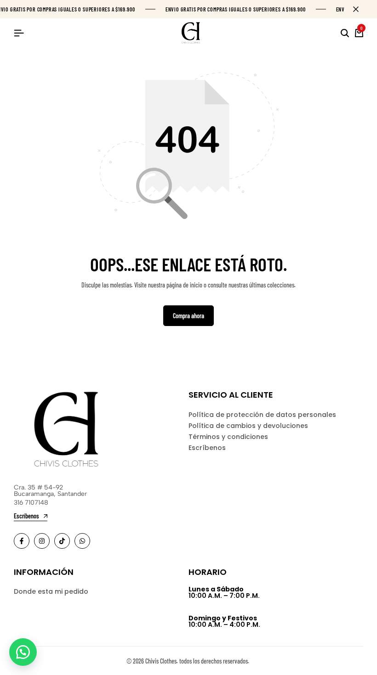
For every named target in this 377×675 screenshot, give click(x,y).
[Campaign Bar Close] (360, 9)
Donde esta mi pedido (51, 591)
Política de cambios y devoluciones (248, 425)
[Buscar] (345, 33)
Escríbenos (207, 447)
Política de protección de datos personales (262, 414)
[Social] (21, 541)
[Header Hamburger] (19, 33)
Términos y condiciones (228, 436)
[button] (23, 652)
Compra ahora (188, 316)
